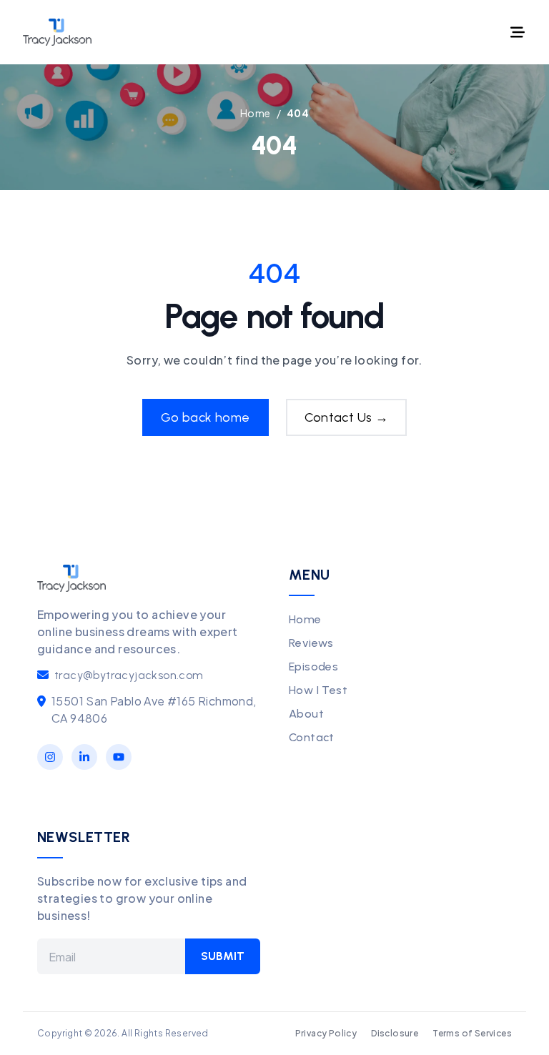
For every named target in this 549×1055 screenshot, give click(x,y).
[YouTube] (119, 757)
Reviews (311, 643)
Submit (222, 956)
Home (305, 619)
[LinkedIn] (84, 757)
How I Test (318, 690)
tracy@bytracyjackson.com (129, 675)
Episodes (313, 666)
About (306, 713)
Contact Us (347, 417)
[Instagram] (50, 757)
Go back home (205, 417)
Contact (312, 737)
